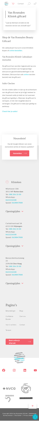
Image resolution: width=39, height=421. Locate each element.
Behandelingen (10, 311)
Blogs (21, 311)
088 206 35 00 (15, 194)
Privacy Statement (30, 415)
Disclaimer (18, 415)
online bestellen (15, 50)
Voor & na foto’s (11, 325)
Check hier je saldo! (10, 111)
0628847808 (17, 203)
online (26, 74)
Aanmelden (17, 153)
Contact (21, 4)
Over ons (23, 316)
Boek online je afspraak (14, 341)
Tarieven (8, 330)
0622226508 (11, 200)
